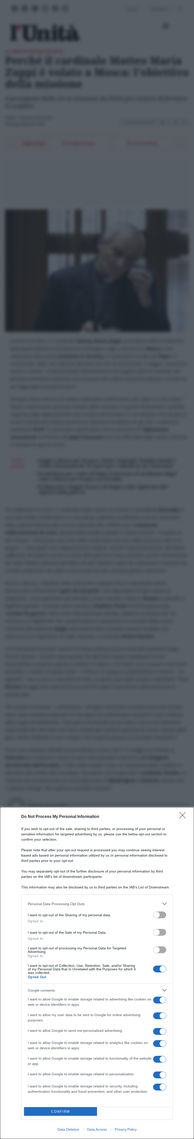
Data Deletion (68, 1129)
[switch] (159, 914)
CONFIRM (60, 1111)
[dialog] (97, 973)
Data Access (97, 1129)
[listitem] (97, 903)
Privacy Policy (126, 1129)
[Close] (184, 817)
